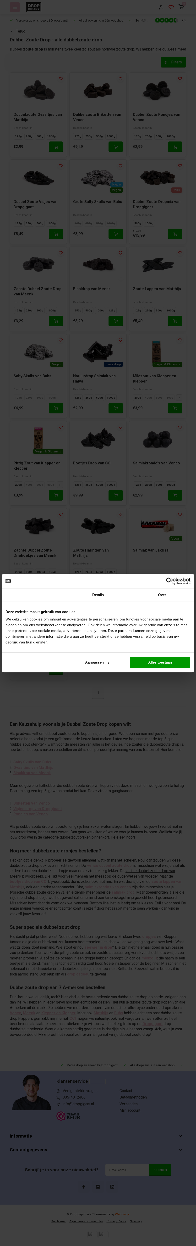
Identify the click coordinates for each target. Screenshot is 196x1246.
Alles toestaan (160, 662)
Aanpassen (94, 662)
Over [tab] (162, 595)
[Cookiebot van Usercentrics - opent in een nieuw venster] (170, 581)
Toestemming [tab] (33, 595)
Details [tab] (98, 595)
